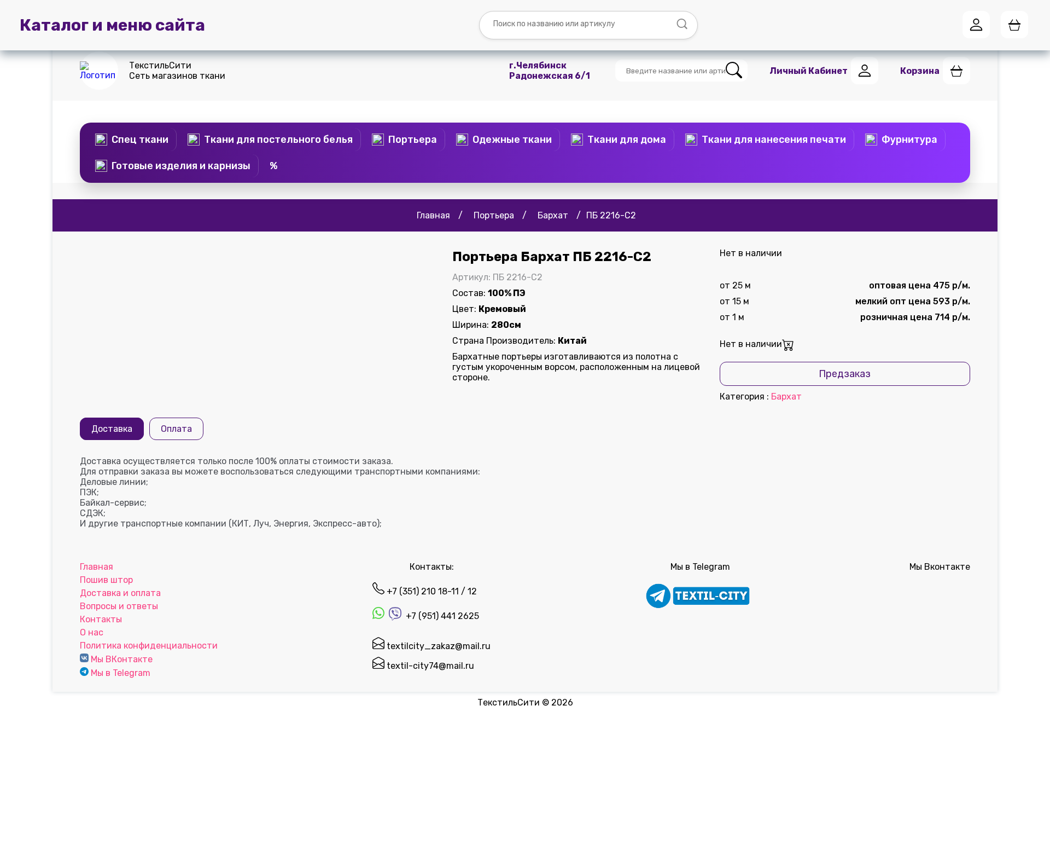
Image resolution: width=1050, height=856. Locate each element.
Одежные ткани (512, 140)
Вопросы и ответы (119, 606)
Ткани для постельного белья (278, 140)
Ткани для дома (626, 140)
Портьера (412, 140)
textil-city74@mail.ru (429, 666)
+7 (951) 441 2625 (441, 616)
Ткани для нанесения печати (774, 140)
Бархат (786, 396)
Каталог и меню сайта (112, 25)
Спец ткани (140, 140)
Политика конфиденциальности (149, 645)
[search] (734, 71)
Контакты (101, 619)
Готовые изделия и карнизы (181, 166)
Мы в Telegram (120, 673)
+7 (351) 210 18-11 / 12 (430, 591)
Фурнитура (909, 140)
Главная (96, 567)
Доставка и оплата (120, 593)
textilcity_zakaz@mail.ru (437, 646)
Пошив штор (106, 580)
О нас (91, 632)
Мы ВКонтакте (122, 659)
